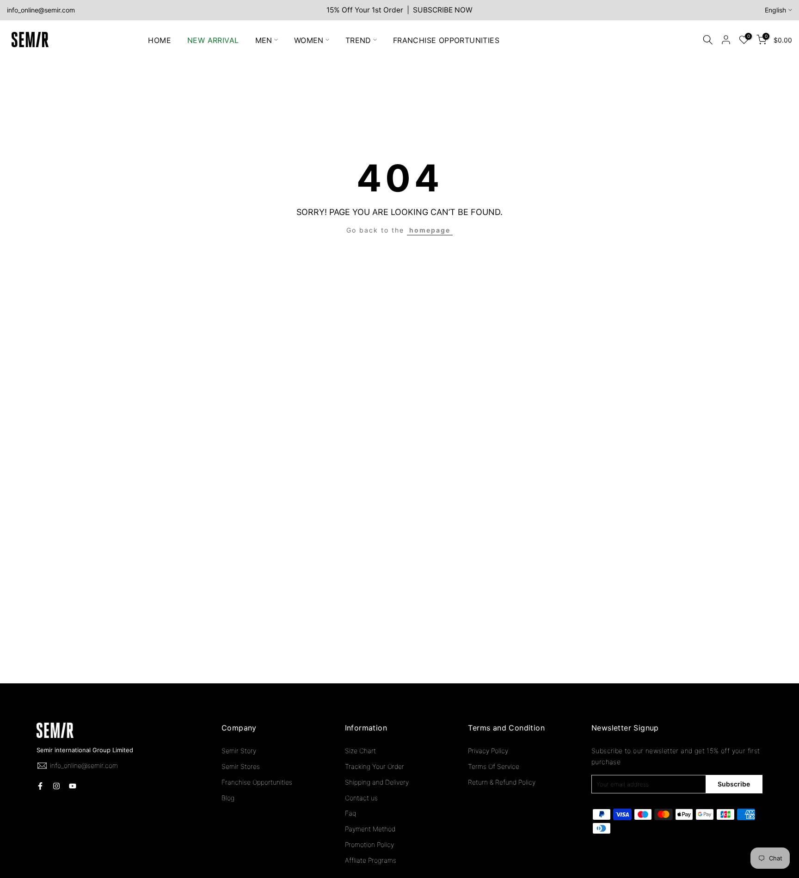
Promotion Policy (369, 844)
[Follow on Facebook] (40, 786)
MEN (263, 39)
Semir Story (238, 751)
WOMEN (309, 39)
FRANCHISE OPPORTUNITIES (446, 39)
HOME (159, 39)
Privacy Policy (488, 751)
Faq (350, 813)
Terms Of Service (493, 766)
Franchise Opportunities (256, 782)
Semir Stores (240, 766)
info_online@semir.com (41, 10)
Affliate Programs (370, 860)
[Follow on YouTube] (72, 786)
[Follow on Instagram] (56, 786)
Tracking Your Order (374, 766)
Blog (227, 798)
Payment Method (370, 829)
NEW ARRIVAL (213, 39)
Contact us (361, 798)
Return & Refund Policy (501, 782)
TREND (358, 39)
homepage (429, 230)
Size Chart (360, 751)
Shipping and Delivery (377, 782)
